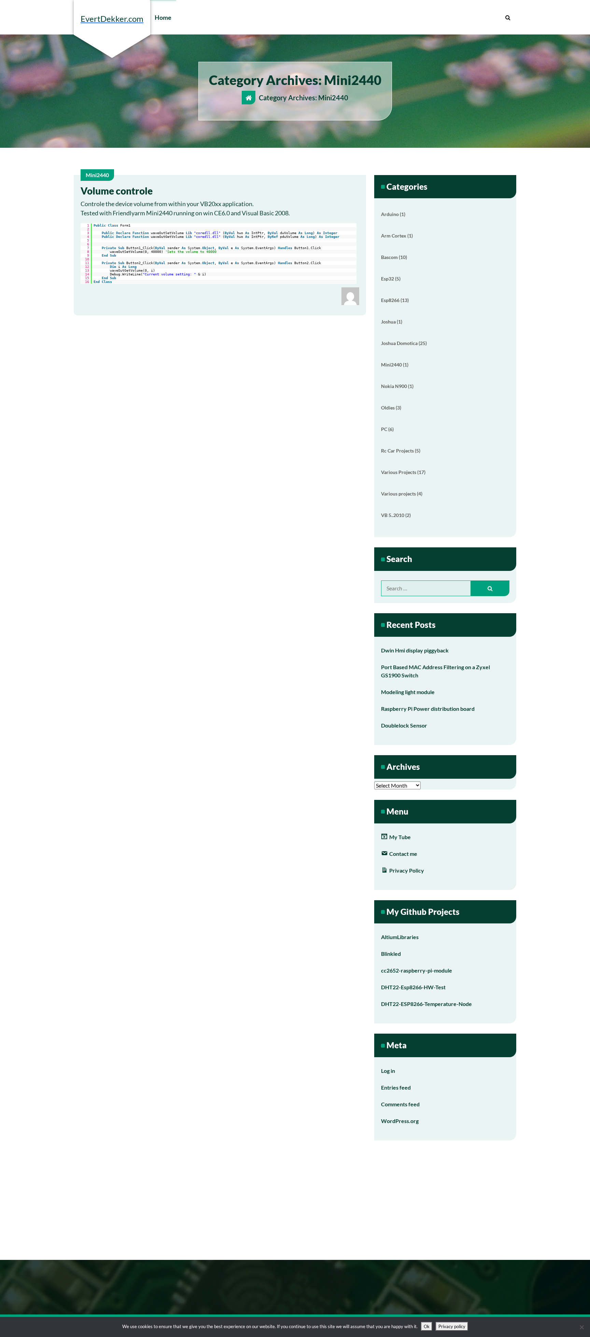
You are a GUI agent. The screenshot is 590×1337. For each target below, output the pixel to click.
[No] (581, 1327)
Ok (427, 1326)
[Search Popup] (507, 17)
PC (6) (387, 429)
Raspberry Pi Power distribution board (428, 708)
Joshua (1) (391, 322)
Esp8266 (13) (395, 300)
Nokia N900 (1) (397, 386)
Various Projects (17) (403, 472)
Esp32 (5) (391, 279)
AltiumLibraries (400, 937)
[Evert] (350, 295)
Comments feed (400, 1104)
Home (163, 17)
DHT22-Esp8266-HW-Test (413, 987)
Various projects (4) (401, 494)
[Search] (490, 588)
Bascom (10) (394, 257)
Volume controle (117, 191)
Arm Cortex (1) (397, 236)
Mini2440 (97, 175)
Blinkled (391, 953)
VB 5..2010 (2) (396, 515)
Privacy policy (451, 1326)
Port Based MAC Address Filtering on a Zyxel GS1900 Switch (435, 671)
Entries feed (396, 1087)
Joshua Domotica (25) (404, 343)
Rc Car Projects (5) (400, 451)
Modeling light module (408, 692)
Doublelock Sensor (404, 725)
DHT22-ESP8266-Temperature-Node (426, 1004)
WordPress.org (400, 1121)
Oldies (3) (391, 408)
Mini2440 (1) (394, 365)
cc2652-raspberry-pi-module (416, 970)
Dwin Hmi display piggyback (415, 650)
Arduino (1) (393, 214)
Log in (388, 1070)
